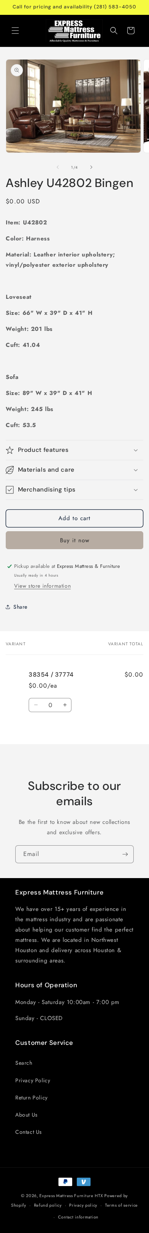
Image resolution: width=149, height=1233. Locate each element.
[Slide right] (91, 167)
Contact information (78, 1217)
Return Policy (31, 1097)
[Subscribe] (125, 854)
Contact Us (28, 1132)
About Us (26, 1115)
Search (23, 1063)
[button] (15, 30)
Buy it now (74, 540)
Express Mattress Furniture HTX (71, 1196)
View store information (42, 586)
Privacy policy (83, 1205)
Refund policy (48, 1205)
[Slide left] (57, 167)
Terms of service (121, 1205)
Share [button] (20, 607)
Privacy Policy (32, 1080)
